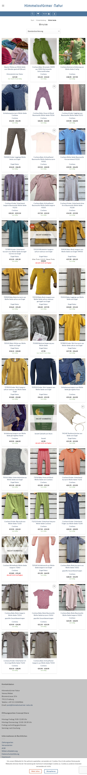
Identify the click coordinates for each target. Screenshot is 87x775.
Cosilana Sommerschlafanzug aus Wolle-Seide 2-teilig (72, 68)
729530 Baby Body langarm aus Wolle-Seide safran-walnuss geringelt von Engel (43, 299)
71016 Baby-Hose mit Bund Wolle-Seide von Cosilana (43, 478)
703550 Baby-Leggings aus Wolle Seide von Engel (72, 298)
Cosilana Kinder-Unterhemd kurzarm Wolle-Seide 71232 (72, 478)
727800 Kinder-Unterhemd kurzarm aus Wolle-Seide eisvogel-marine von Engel (15, 251)
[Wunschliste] (38, 14)
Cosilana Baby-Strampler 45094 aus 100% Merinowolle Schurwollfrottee (43, 69)
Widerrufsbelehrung (10, 751)
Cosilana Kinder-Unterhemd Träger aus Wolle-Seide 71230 (72, 522)
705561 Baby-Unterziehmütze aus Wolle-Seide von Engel (15, 478)
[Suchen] (32, 14)
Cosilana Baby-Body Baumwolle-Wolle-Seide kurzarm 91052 (43, 614)
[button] (3, 5)
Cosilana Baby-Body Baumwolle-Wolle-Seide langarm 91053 (72, 614)
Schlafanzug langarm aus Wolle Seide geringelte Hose (72, 388)
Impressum (6, 757)
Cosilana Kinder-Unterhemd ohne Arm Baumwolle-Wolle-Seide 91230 (72, 205)
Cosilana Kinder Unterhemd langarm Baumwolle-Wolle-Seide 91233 (14, 205)
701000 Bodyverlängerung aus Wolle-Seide (43, 344)
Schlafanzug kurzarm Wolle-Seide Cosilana (15, 114)
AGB (3, 748)
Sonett (43, 438)
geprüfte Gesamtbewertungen (72, 571)
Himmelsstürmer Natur (43, 6)
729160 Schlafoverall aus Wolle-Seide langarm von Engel (43, 566)
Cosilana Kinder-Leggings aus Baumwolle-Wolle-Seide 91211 (72, 114)
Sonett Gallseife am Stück (43, 434)
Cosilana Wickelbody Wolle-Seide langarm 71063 (15, 566)
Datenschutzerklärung (10, 754)
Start (32, 20)
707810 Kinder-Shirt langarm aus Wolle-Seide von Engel (43, 388)
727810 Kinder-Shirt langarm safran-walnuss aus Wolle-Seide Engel (15, 389)
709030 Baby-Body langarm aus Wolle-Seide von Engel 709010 (72, 250)
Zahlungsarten (7, 742)
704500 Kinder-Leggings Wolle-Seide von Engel (15, 158)
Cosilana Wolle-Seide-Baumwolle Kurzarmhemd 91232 (72, 158)
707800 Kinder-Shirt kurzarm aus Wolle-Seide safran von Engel (72, 344)
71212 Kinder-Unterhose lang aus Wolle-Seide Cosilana (43, 522)
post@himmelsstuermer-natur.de (20, 705)
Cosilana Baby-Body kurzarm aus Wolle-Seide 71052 (72, 566)
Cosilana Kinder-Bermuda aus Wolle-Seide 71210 (14, 522)
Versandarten (7, 745)
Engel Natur (15, 164)
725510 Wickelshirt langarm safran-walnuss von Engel (43, 250)
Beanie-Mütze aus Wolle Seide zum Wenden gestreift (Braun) (14, 68)
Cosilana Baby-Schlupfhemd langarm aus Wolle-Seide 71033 (43, 662)
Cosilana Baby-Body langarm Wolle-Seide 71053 (15, 614)
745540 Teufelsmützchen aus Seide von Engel (72, 434)
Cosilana (43, 74)
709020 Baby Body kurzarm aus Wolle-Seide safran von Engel (15, 298)
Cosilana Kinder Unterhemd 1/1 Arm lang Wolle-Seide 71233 (15, 662)
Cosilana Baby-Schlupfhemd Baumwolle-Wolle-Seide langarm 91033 (43, 205)
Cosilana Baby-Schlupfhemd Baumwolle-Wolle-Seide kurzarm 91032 (43, 159)
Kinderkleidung (41, 20)
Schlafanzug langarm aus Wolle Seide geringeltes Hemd (15, 434)
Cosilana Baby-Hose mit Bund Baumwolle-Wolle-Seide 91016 (43, 114)
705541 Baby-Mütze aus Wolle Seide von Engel (15, 344)
